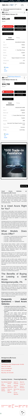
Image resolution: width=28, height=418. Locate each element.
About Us (22, 382)
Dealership (23, 379)
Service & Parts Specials (10, 391)
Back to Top (24, 186)
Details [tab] (10, 37)
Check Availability (20, 29)
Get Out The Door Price (21, 18)
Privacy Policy (9, 406)
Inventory (4, 379)
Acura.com (22, 389)
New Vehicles (4, 382)
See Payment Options (8, 33)
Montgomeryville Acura (4, 406)
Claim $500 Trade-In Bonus (8, 29)
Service (10, 379)
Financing (17, 379)
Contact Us (7, 361)
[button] (5, 12)
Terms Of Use (13, 406)
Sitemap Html (20, 406)
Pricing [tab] (18, 37)
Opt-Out (27, 406)
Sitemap (16, 406)
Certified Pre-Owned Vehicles (4, 389)
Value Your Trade (20, 26)
